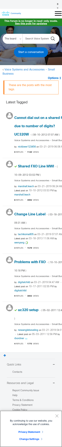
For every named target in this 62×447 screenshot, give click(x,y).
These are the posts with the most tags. (30, 87)
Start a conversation (31, 52)
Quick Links (14, 364)
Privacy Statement (29, 431)
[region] (31, 429)
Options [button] (53, 78)
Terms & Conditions (23, 400)
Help (14, 395)
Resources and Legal (20, 383)
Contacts (17, 372)
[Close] (57, 416)
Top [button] (4, 355)
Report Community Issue (25, 391)
